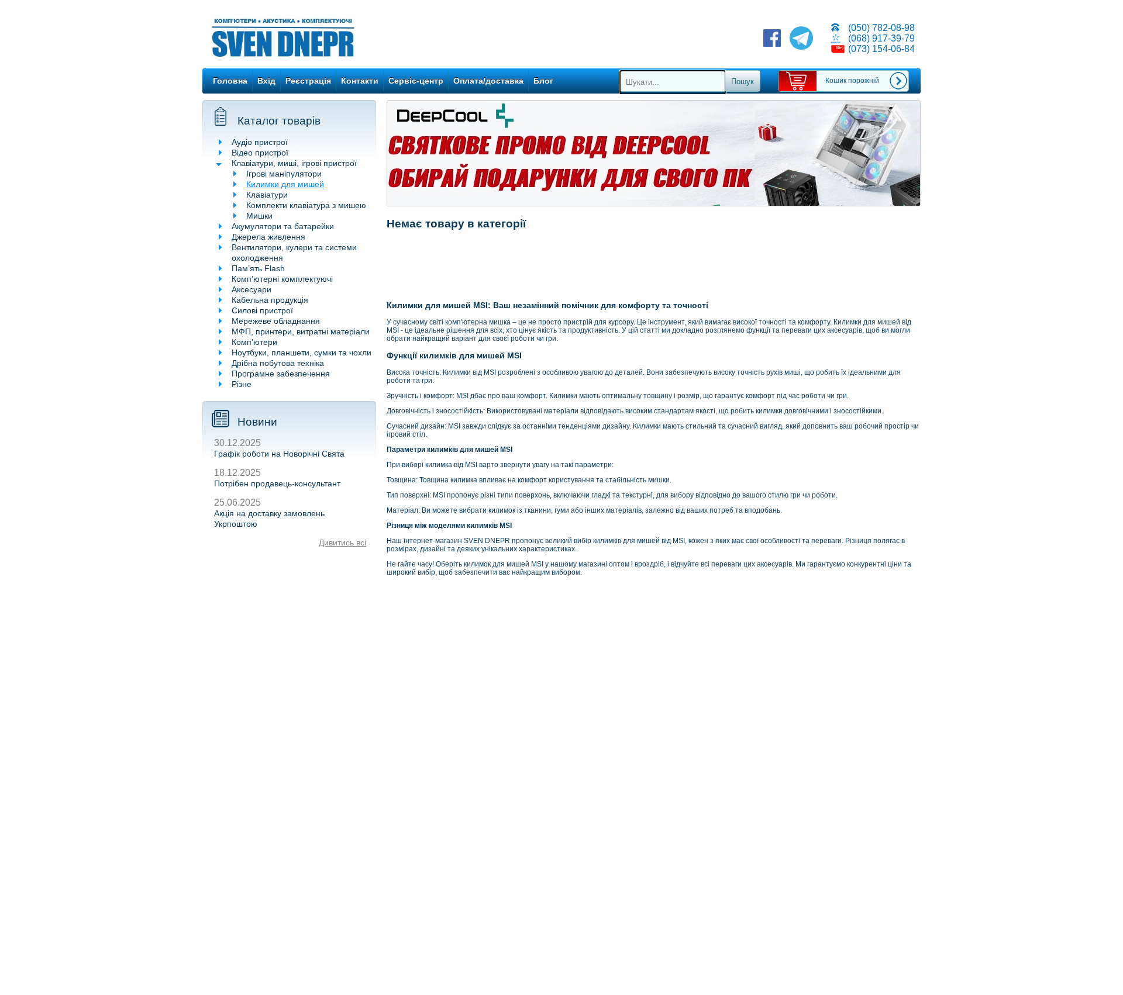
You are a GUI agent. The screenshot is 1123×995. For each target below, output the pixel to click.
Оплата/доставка (488, 80)
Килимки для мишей (285, 184)
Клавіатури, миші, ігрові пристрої (294, 163)
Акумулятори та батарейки (283, 226)
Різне (242, 384)
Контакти (359, 80)
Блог (543, 80)
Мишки (259, 215)
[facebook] (772, 39)
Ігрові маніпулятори (284, 173)
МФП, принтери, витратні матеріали (301, 331)
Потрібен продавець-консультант (277, 483)
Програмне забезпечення (281, 373)
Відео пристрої (260, 152)
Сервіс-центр (415, 80)
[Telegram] (801, 39)
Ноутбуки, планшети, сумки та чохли (301, 352)
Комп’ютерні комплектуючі (282, 279)
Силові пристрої (262, 310)
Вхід (266, 80)
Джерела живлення (268, 236)
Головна (230, 80)
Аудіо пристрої (260, 142)
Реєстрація (308, 80)
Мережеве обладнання (276, 321)
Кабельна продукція (270, 300)
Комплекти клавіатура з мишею (306, 205)
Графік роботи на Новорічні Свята (279, 453)
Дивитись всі (342, 542)
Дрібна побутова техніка (278, 363)
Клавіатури (267, 194)
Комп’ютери (254, 342)
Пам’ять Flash (258, 268)
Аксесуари (251, 289)
